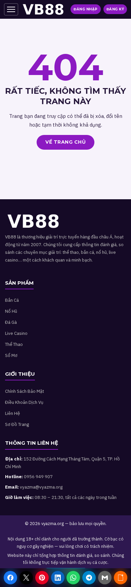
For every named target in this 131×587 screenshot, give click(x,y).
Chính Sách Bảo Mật (24, 391)
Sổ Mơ (11, 355)
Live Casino (16, 333)
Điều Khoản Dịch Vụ (24, 402)
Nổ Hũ (11, 311)
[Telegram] (89, 577)
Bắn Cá (12, 300)
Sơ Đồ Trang (17, 424)
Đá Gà (11, 322)
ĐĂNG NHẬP (86, 9)
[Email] (105, 577)
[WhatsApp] (73, 577)
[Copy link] (120, 577)
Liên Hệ (12, 413)
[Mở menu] (11, 9)
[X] (26, 577)
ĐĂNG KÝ (115, 9)
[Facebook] (10, 577)
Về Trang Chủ (65, 142)
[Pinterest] (42, 577)
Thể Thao (14, 344)
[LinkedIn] (57, 577)
